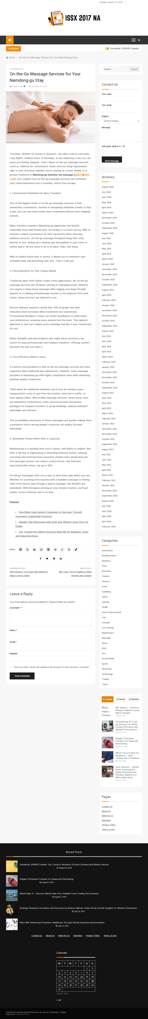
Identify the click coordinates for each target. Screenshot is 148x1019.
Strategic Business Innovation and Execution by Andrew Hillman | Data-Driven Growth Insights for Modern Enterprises (78, 908)
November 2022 (109, 377)
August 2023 (108, 331)
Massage (106, 638)
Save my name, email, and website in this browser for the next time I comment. (51, 667)
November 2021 (109, 434)
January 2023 (108, 367)
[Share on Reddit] (55, 549)
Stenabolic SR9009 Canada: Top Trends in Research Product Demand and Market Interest (64, 864)
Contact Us (107, 806)
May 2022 (106, 403)
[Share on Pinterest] (48, 549)
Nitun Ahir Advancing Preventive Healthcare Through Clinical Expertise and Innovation (62, 922)
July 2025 (106, 238)
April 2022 (106, 408)
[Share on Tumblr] (62, 549)
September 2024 (109, 284)
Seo (104, 653)
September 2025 (109, 228)
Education (106, 571)
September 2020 (109, 495)
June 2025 (106, 243)
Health (105, 607)
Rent (104, 648)
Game (105, 596)
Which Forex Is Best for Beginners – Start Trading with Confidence (127, 755)
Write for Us (107, 815)
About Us (106, 811)
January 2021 (108, 485)
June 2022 (106, 398)
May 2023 (106, 346)
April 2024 (106, 295)
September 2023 (109, 326)
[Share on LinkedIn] (34, 549)
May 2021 (106, 465)
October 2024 (108, 279)
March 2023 (107, 357)
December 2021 (109, 429)
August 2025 (108, 233)
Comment (15, 607)
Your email (106, 105)
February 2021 (109, 480)
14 (81, 977)
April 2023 (106, 351)
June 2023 (106, 341)
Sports (105, 663)
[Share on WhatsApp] (41, 549)
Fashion (106, 576)
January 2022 (108, 423)
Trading (105, 679)
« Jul (58, 1000)
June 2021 (106, 459)
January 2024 (108, 305)
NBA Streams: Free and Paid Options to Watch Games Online (29, 574)
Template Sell (23, 1014)
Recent (122, 699)
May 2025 (106, 248)
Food (104, 586)
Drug (104, 566)
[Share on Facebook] (20, 549)
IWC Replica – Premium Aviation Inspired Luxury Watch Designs (127, 710)
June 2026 (106, 197)
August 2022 (108, 392)
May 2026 (106, 202)
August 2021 (108, 449)
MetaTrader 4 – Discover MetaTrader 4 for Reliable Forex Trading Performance (59, 893)
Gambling (106, 591)
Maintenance (108, 633)
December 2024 (109, 269)
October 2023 (108, 320)
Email (13, 642)
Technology (107, 674)
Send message (112, 161)
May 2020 (106, 516)
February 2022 (109, 418)
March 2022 (107, 413)
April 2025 (106, 254)
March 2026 (107, 212)
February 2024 (109, 300)
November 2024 (109, 274)
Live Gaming (108, 627)
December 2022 (109, 372)
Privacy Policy (109, 825)
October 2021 (108, 439)
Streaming (106, 669)
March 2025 (107, 259)
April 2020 (106, 521)
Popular (108, 699)
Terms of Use (108, 829)
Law (104, 617)
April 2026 (106, 207)
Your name (107, 94)
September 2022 (109, 387)
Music (105, 643)
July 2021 (106, 454)
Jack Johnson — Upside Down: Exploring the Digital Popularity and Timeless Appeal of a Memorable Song (127, 772)
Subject (105, 116)
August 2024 (108, 290)
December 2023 (109, 310)
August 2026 (108, 187)
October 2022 (108, 382)
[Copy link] (76, 549)
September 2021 (109, 444)
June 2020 (106, 511)
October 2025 (108, 223)
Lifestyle (106, 622)
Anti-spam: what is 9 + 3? (113, 146)
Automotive (107, 550)
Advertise (106, 820)
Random (135, 699)
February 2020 (109, 526)
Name (13, 630)
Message (106, 127)
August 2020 (108, 501)
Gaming (105, 602)
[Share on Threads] (69, 549)
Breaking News (109, 555)
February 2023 (109, 362)
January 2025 (108, 264)
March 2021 (107, 475)
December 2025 (109, 217)
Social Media (108, 658)
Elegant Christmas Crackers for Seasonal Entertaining (126, 741)
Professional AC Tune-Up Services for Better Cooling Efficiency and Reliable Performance (126, 725)
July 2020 (106, 506)
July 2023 (106, 336)
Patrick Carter (17, 86)
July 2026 (106, 192)
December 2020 (109, 490)
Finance (105, 581)
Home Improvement (111, 612)
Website (13, 653)
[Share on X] (27, 549)
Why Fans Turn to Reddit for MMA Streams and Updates (75, 574)
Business (106, 561)
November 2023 (109, 315)
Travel (105, 684)
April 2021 (106, 470)
